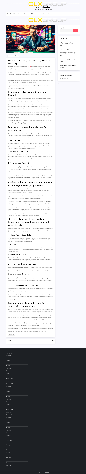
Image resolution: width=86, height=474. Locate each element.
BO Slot (14, 13)
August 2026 (8, 355)
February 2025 (9, 401)
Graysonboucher (43, 7)
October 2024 (9, 412)
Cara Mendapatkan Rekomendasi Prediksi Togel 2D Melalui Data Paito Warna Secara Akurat (68, 54)
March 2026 (8, 368)
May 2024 (8, 425)
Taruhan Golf (41, 13)
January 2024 (9, 435)
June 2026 (8, 360)
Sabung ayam (34, 13)
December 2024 (9, 407)
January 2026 (9, 373)
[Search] (78, 14)
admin (9, 55)
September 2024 (9, 414)
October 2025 (9, 381)
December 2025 (9, 376)
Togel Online (48, 13)
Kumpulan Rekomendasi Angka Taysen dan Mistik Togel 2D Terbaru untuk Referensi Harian (68, 44)
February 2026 (9, 370)
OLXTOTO (47, 472)
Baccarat (9, 13)
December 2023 (9, 438)
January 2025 (9, 404)
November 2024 (9, 409)
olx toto (29, 66)
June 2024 (8, 422)
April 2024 (8, 427)
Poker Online (26, 13)
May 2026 (8, 363)
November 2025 (9, 378)
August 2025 (8, 386)
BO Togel (20, 13)
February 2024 (9, 432)
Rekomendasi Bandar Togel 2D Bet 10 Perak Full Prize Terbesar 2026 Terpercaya (68, 49)
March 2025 (8, 399)
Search (62, 28)
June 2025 (8, 391)
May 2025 (8, 394)
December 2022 (9, 440)
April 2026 (8, 365)
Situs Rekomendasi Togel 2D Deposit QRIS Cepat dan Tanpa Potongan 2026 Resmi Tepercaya (68, 65)
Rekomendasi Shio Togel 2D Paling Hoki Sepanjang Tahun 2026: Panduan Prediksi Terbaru (68, 60)
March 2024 (8, 430)
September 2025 (9, 383)
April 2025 (8, 396)
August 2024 (8, 417)
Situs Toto (60, 83)
